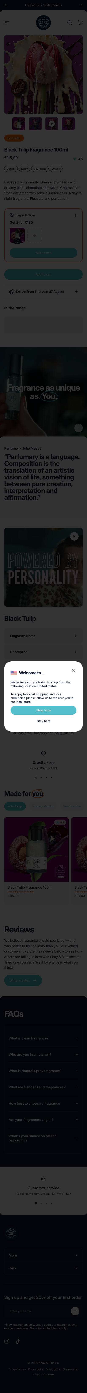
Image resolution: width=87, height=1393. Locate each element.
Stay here (43, 721)
